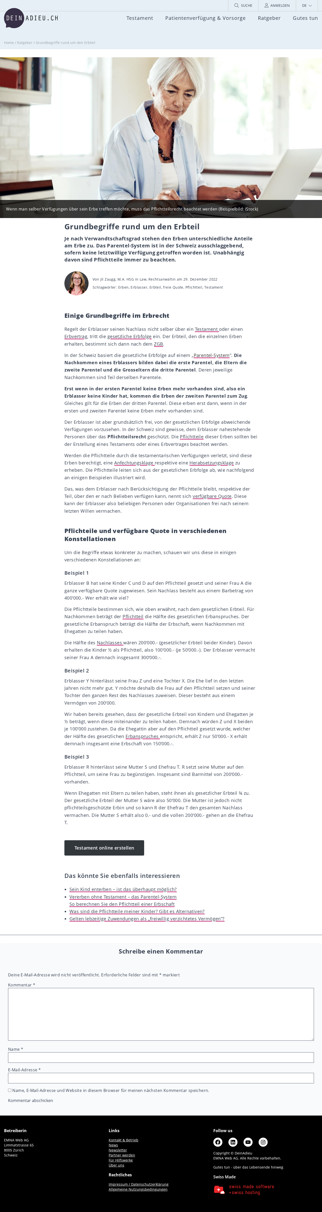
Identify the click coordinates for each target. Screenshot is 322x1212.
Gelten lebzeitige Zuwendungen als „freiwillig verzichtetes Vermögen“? (147, 919)
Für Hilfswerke (121, 1160)
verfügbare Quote (212, 496)
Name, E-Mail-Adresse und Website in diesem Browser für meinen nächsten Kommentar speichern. (110, 1090)
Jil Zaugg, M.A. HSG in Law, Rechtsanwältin (138, 279)
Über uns (116, 1165)
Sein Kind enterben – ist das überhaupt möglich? (123, 889)
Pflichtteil (193, 287)
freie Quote (173, 287)
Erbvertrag (75, 336)
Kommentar (21, 985)
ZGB (158, 344)
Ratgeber (24, 42)
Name (15, 1049)
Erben (123, 287)
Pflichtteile (192, 437)
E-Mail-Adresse (24, 1070)
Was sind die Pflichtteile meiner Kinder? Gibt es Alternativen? (137, 911)
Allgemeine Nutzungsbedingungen (138, 1189)
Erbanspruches (143, 736)
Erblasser (139, 287)
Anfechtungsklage (134, 463)
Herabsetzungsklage (211, 463)
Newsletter (118, 1150)
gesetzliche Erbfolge (129, 336)
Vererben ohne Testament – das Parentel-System (123, 897)
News (113, 1145)
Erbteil (155, 287)
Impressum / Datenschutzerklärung (139, 1184)
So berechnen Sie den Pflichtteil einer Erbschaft (122, 904)
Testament (213, 287)
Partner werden (122, 1155)
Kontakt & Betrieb (123, 1140)
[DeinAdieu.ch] (31, 18)
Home (9, 42)
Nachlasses (110, 643)
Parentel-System (212, 355)
